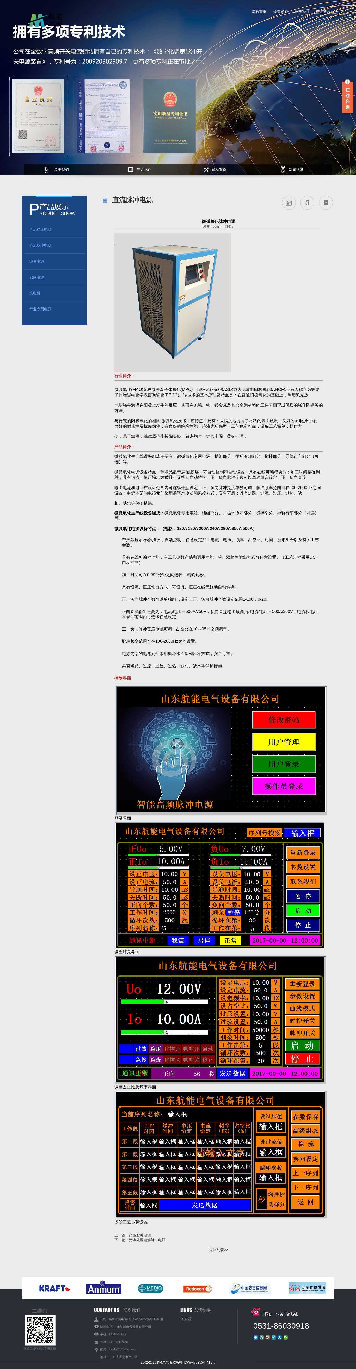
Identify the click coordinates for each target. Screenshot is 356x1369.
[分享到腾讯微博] (274, 1337)
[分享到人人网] (280, 1337)
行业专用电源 (40, 309)
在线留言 (323, 12)
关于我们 (61, 170)
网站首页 (259, 12)
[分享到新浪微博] (268, 1337)
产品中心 (143, 170)
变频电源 (36, 277)
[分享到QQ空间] (262, 1337)
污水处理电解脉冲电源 (147, 1240)
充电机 (34, 293)
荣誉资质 (280, 12)
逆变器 (185, 1319)
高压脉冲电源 (140, 1235)
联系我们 (301, 12)
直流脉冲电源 (40, 245)
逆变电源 (36, 261)
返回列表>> (218, 1250)
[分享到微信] (286, 1337)
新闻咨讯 (296, 170)
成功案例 (219, 170)
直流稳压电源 (40, 229)
